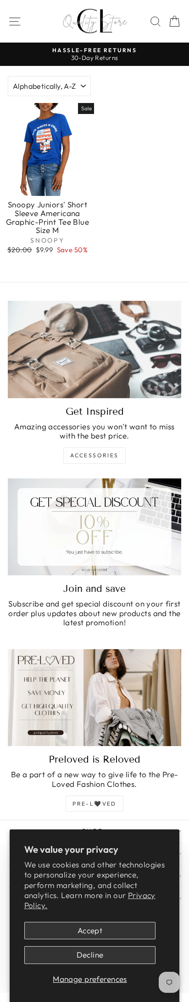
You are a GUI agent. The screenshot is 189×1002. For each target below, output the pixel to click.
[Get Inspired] (94, 349)
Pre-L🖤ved (94, 803)
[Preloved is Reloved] (94, 698)
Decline (90, 954)
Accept (90, 930)
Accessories (94, 455)
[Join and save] (94, 527)
